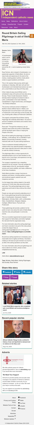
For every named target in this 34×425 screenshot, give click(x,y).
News (8, 21)
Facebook (7, 272)
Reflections (14, 21)
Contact (26, 24)
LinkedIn (28, 272)
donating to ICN (12, 390)
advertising (23, 369)
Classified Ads (12, 24)
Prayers (20, 24)
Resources (4, 27)
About (15, 27)
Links (10, 27)
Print (6, 277)
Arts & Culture (23, 21)
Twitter (18, 272)
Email (15, 277)
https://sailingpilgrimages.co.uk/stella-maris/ (16, 233)
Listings (3, 24)
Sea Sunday (5, 262)
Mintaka (8, 260)
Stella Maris (14, 260)
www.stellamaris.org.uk (17, 256)
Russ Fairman (14, 262)
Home (3, 21)
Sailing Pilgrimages (24, 260)
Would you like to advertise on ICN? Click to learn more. (17, 7)
